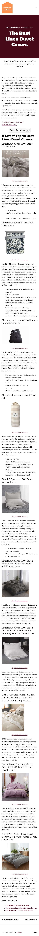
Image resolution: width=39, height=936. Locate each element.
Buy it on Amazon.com (19, 181)
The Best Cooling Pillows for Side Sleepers (21, 908)
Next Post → (31, 920)
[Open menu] (36, 8)
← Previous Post (10, 920)
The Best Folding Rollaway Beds (17, 905)
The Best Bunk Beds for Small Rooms (19, 911)
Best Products (15, 27)
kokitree (19, 932)
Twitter (34, 932)
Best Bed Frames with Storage (13, 122)
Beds (7, 27)
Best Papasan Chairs (9, 125)
